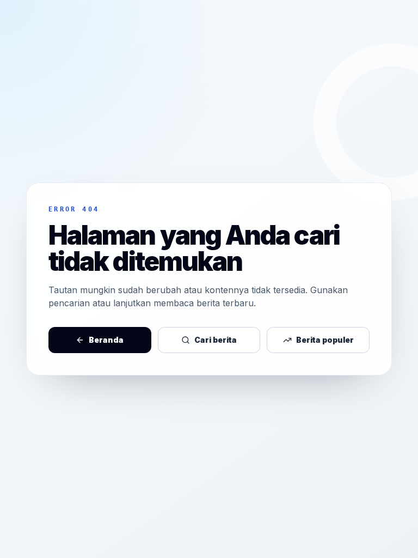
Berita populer (325, 339)
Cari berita (215, 339)
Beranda (106, 339)
